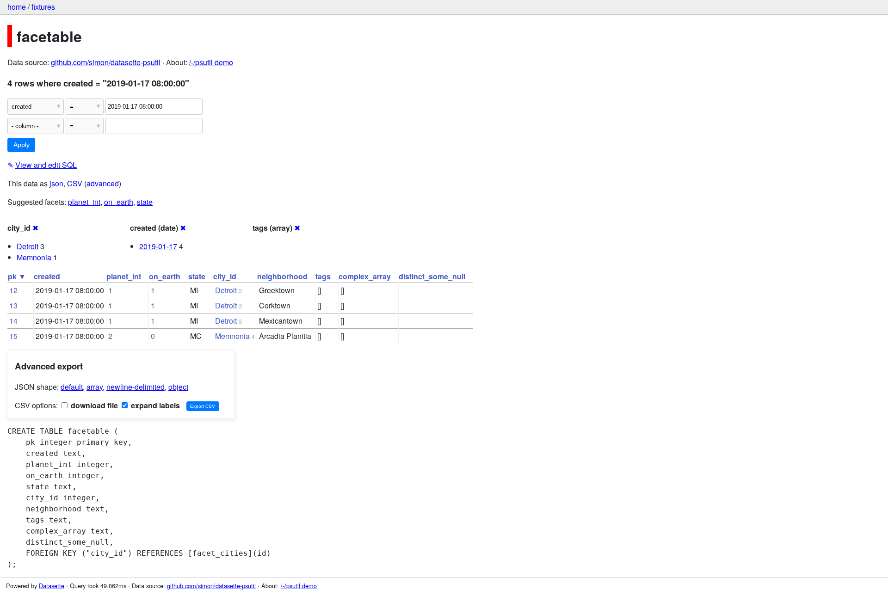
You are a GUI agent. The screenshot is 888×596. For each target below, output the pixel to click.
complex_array (365, 276)
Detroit (27, 246)
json (56, 183)
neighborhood (282, 276)
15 (13, 336)
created (47, 276)
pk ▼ (17, 276)
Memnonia (34, 257)
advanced (102, 183)
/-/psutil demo (211, 62)
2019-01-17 (158, 246)
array (94, 386)
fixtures (43, 6)
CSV (74, 183)
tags (323, 276)
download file (93, 405)
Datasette (51, 585)
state (145, 202)
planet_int (84, 202)
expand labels (154, 405)
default (72, 386)
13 (13, 305)
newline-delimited (135, 386)
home (16, 6)
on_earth (118, 202)
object (178, 386)
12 (13, 290)
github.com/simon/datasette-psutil (105, 62)
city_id (224, 276)
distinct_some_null (432, 276)
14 (13, 320)
